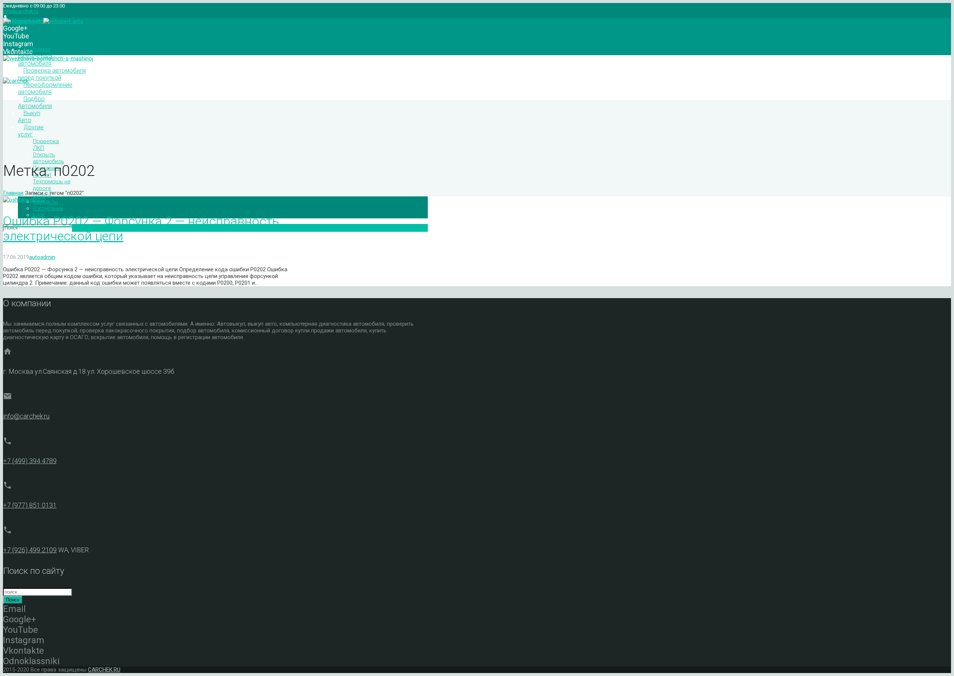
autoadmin (42, 257)
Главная (13, 193)
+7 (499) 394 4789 (30, 461)
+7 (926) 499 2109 (30, 550)
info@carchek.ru (20, 11)
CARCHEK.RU (104, 669)
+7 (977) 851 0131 (30, 505)
